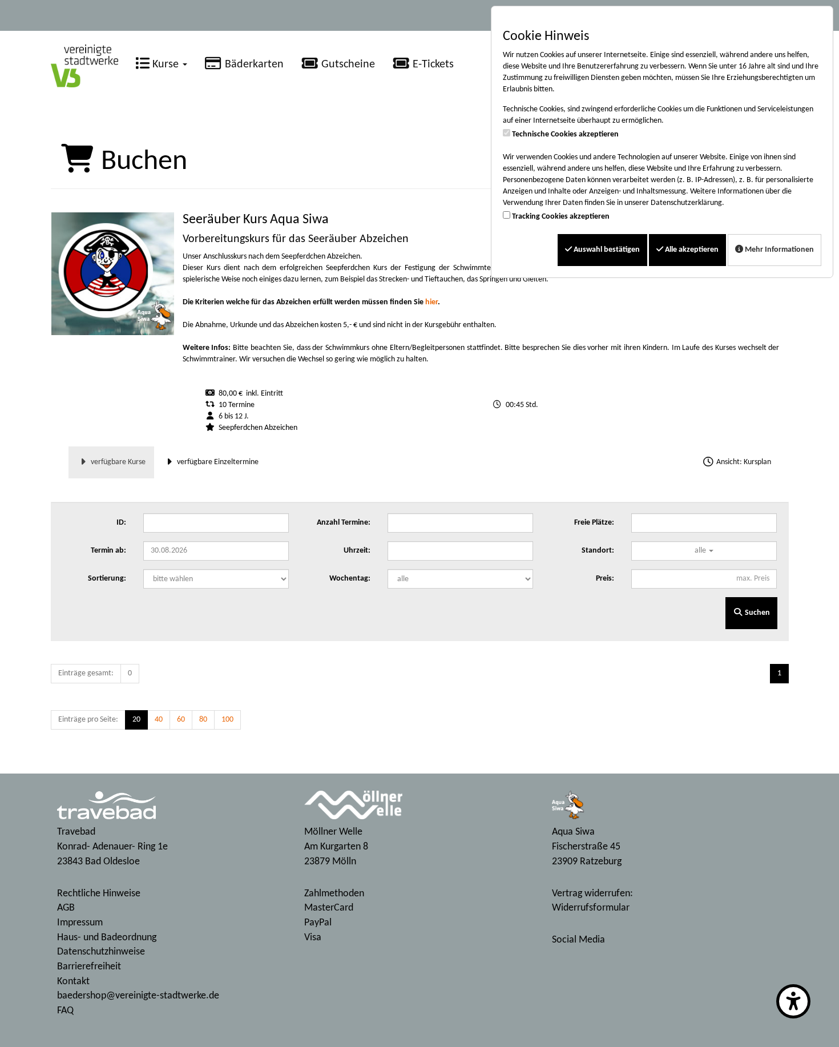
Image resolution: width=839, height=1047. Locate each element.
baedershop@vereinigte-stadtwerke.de (138, 995)
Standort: (598, 550)
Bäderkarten (253, 64)
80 (203, 719)
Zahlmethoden (334, 893)
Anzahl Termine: (343, 522)
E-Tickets (432, 64)
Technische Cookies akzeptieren (565, 134)
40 (159, 719)
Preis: (605, 578)
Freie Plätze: (594, 522)
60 (181, 719)
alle (701, 550)
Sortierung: (107, 578)
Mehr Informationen (778, 249)
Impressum (80, 922)
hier (431, 302)
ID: (121, 522)
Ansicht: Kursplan (743, 462)
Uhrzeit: (357, 550)
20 (136, 719)
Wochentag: (349, 578)
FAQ (65, 1010)
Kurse (165, 64)
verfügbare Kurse (117, 462)
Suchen (756, 613)
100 (227, 719)
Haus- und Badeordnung (106, 937)
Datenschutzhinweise (101, 952)
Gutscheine (346, 64)
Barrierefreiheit (89, 966)
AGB (66, 908)
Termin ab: (108, 550)
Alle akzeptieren (691, 249)
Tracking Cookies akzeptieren (561, 216)
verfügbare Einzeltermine (217, 462)
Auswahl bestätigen (606, 249)
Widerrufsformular (591, 908)
